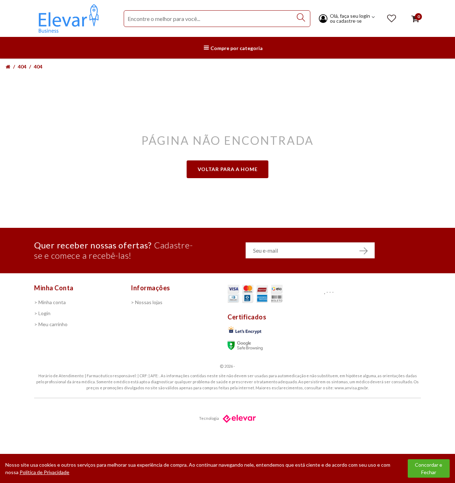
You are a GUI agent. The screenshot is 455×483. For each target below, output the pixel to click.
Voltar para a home (228, 169)
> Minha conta (50, 302)
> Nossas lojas (146, 302)
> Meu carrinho (51, 324)
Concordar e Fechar (428, 468)
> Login (42, 313)
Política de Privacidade (44, 472)
